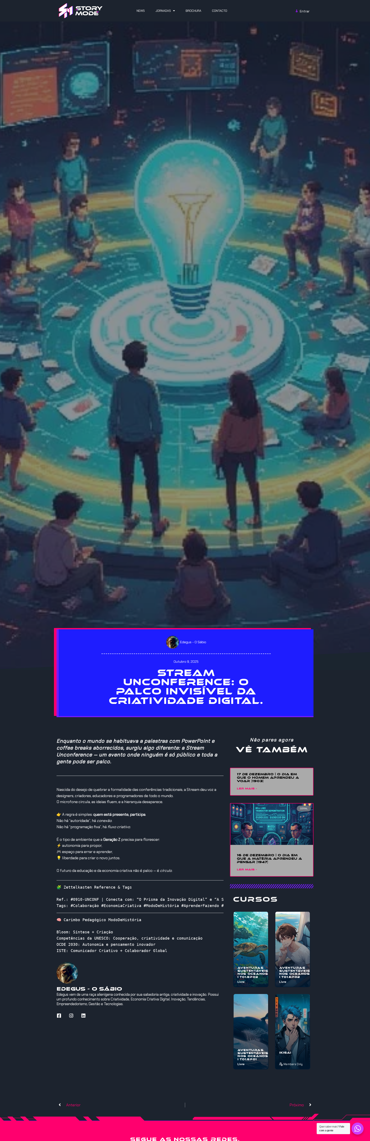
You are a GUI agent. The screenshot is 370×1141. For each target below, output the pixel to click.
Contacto (219, 11)
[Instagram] (71, 1015)
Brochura (193, 11)
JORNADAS (163, 11)
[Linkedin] (83, 1015)
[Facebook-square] (59, 1015)
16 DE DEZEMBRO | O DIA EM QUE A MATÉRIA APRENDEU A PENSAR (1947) (269, 858)
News (141, 11)
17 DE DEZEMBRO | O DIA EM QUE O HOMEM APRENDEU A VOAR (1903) (268, 777)
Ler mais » (247, 788)
